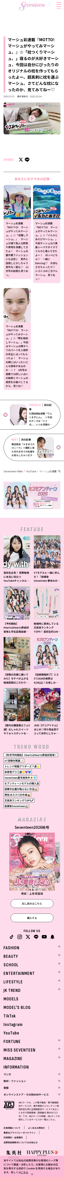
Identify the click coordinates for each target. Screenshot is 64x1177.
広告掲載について (12, 1127)
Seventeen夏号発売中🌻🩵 (20, 777)
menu (59, 8)
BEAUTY (11, 956)
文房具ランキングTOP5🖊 (18, 800)
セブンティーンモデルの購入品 (21, 783)
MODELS (11, 999)
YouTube (31, 471)
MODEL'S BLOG (17, 1007)
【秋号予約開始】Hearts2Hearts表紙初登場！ (30, 755)
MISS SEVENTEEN (20, 1050)
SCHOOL (11, 965)
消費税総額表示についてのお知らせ (21, 1142)
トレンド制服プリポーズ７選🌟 (22, 766)
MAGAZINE (13, 1058)
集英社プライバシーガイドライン (20, 1132)
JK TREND (12, 990)
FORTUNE (12, 1041)
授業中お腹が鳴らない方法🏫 (20, 789)
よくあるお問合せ (36, 1127)
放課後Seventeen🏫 (16, 806)
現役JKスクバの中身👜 (17, 794)
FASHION (12, 948)
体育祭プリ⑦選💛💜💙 (17, 772)
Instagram (13, 1024)
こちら (24, 1172)
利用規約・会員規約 (13, 1137)
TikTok (10, 1016)
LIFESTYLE (13, 982)
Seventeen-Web (13, 471)
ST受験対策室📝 (13, 760)
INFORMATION (16, 1067)
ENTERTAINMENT (19, 973)
